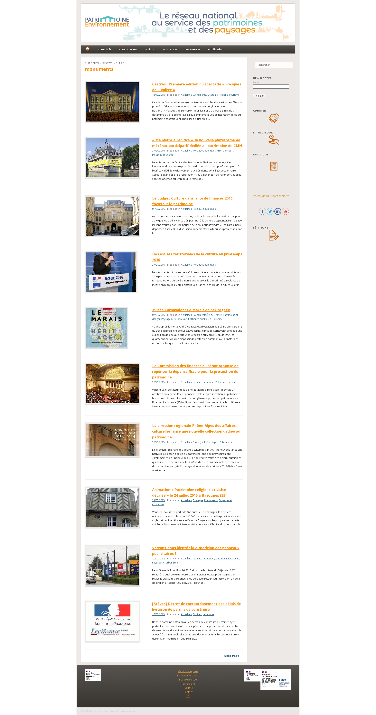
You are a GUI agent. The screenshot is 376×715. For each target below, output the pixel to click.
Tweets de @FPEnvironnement (271, 196)
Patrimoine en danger (227, 558)
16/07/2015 (158, 614)
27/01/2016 (158, 264)
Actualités (186, 94)
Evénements (199, 94)
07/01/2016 (158, 315)
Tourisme (234, 94)
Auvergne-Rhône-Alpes (205, 442)
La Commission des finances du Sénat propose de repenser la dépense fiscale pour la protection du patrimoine (195, 371)
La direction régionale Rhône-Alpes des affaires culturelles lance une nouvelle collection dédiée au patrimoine (196, 431)
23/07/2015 (158, 500)
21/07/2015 (158, 558)
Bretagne (198, 500)
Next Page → (233, 656)
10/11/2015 (158, 382)
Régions (223, 94)
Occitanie (212, 94)
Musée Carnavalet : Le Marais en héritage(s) (191, 310)
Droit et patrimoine (203, 382)
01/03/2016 (158, 209)
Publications (226, 442)
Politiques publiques (204, 150)
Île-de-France (214, 315)
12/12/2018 (158, 94)
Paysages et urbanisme (174, 319)
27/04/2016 (158, 150)
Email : (256, 82)
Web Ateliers (170, 49)
